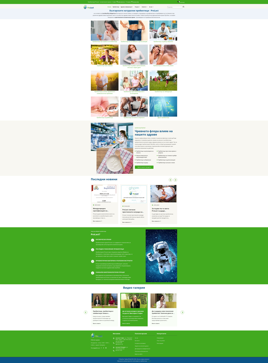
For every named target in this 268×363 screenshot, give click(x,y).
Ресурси (137, 7)
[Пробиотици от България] (89, 7)
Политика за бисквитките (141, 351)
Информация (160, 338)
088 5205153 (121, 2)
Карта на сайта (138, 354)
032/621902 (136, 2)
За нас (150, 7)
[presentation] (170, 180)
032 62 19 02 (119, 350)
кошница (181, 2)
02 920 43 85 (119, 342)
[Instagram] (104, 348)
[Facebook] (101, 348)
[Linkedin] (106, 348)
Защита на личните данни (141, 346)
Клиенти (144, 7)
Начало (109, 7)
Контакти (137, 340)
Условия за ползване (140, 343)
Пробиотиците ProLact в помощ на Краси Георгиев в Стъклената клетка (163, 211)
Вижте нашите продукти (144, 167)
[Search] (183, 7)
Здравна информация (126, 7)
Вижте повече (96, 323)
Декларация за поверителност (142, 348)
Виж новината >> (97, 222)
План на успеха (161, 340)
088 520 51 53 (119, 344)
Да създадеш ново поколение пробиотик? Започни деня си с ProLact (133, 313)
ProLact (149, 361)
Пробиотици (116, 7)
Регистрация (160, 343)
